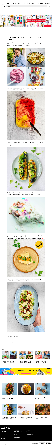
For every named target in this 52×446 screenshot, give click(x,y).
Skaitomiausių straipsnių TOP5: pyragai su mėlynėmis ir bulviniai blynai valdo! (9, 362)
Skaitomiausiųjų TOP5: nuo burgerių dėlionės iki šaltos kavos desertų (25, 362)
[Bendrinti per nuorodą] (15, 342)
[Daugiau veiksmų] (44, 34)
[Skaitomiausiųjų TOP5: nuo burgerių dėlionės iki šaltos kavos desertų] (26, 355)
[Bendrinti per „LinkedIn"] (12, 342)
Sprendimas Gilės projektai (5, 440)
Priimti (48, 443)
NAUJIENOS (9, 338)
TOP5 (8, 336)
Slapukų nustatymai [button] (35, 443)
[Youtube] (6, 428)
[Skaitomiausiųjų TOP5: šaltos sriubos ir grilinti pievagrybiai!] (42, 355)
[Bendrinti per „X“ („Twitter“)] (10, 342)
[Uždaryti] (50, 443)
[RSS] (9, 428)
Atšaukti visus (42, 443)
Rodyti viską (48, 349)
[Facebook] (2, 428)
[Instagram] (4, 428)
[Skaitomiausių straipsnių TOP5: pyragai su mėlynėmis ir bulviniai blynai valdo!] (9, 355)
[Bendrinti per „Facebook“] (7, 342)
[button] (49, 6)
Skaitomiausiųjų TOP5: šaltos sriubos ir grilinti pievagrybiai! (41, 362)
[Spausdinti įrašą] (17, 342)
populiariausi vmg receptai (14, 336)
